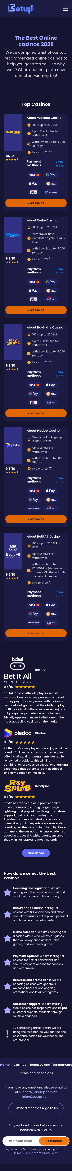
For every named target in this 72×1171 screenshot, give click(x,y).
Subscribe (54, 1141)
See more (36, 853)
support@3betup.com (36, 1092)
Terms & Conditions (25, 1153)
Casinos (19, 1064)
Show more (59, 164)
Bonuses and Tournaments (51, 1064)
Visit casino (36, 203)
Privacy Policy (50, 1153)
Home (5, 1064)
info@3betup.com (35, 1096)
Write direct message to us (37, 1108)
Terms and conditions (36, 1073)
